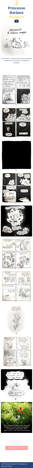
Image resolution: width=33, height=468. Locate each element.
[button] (16, 448)
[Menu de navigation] (16, 21)
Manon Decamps (6, 466)
